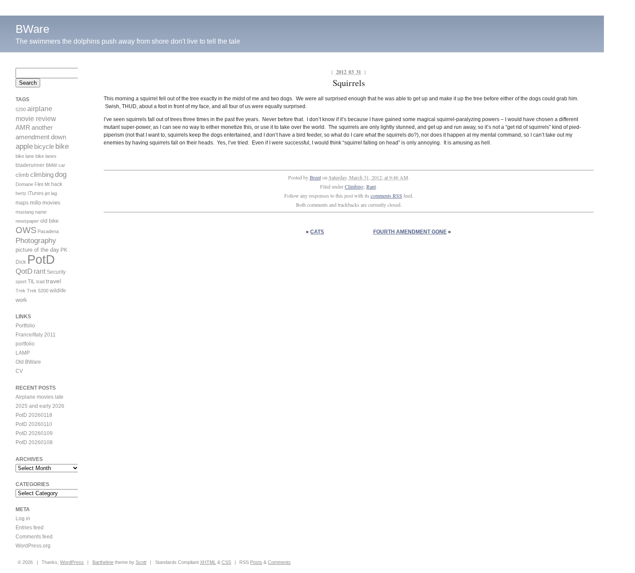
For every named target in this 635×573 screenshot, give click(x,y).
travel (53, 281)
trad (40, 281)
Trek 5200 (37, 290)
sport (21, 281)
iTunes (36, 193)
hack (56, 184)
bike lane (25, 156)
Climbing (354, 186)
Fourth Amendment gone (410, 232)
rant (39, 271)
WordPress (72, 562)
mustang (25, 211)
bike (62, 146)
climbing (42, 174)
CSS (226, 562)
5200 (21, 109)
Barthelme (103, 562)
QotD (24, 271)
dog (61, 174)
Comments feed (34, 537)
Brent (315, 177)
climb (22, 175)
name (41, 211)
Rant (371, 186)
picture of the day (37, 249)
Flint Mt (42, 184)
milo (35, 202)
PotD (41, 259)
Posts (256, 562)
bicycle (44, 146)
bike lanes (46, 156)
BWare (32, 28)
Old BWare (28, 362)
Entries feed (30, 528)
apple (24, 146)
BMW (51, 165)
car (61, 165)
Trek (20, 290)
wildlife (58, 291)
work (21, 300)
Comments (279, 562)
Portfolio (25, 326)
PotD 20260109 (34, 433)
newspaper (27, 221)
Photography (36, 241)
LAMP (23, 353)
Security (56, 272)
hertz (21, 193)
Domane (24, 184)
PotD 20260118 (34, 415)
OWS (26, 230)
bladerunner (30, 165)
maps (22, 203)
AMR (23, 127)
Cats (317, 232)
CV (19, 371)
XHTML (208, 562)
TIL (31, 281)
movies (51, 202)
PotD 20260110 (34, 424)
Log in (23, 518)
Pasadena (48, 231)
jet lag (51, 193)
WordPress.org (33, 546)
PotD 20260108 (34, 442)
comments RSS (386, 195)
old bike (49, 221)
